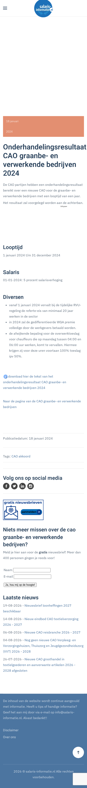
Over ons (9, 737)
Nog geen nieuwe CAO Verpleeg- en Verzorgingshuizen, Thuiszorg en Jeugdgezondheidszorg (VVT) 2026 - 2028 (43, 645)
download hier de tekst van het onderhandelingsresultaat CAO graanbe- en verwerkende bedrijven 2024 (34, 382)
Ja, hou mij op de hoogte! (20, 584)
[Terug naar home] (43, 8)
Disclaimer (10, 730)
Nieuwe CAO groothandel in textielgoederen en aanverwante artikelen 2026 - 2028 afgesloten (39, 665)
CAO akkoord (21, 456)
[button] (5, 8)
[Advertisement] (43, 62)
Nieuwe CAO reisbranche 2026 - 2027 (52, 632)
